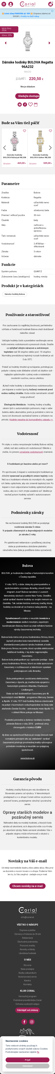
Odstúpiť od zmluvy (27, 1010)
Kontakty (27, 984)
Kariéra (27, 980)
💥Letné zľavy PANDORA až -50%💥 (17, 13)
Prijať (27, 1060)
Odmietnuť (27, 1066)
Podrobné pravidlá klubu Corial (27, 1000)
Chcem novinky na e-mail (27, 886)
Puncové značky (27, 945)
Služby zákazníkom (27, 973)
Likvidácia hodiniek (27, 953)
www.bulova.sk (28, 758)
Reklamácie (27, 938)
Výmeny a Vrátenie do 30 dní (27, 934)
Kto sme (27, 965)
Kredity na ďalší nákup (30, 16)
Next (50, 147)
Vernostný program (27, 996)
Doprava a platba (27, 930)
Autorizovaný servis (27, 977)
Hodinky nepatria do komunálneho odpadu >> (31, 419)
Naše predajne (27, 969)
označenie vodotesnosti (31, 452)
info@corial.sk (27, 917)
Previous (4, 147)
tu (38, 1052)
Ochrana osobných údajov (27, 1004)
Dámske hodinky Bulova (15, 294)
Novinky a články (27, 949)
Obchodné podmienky (27, 942)
